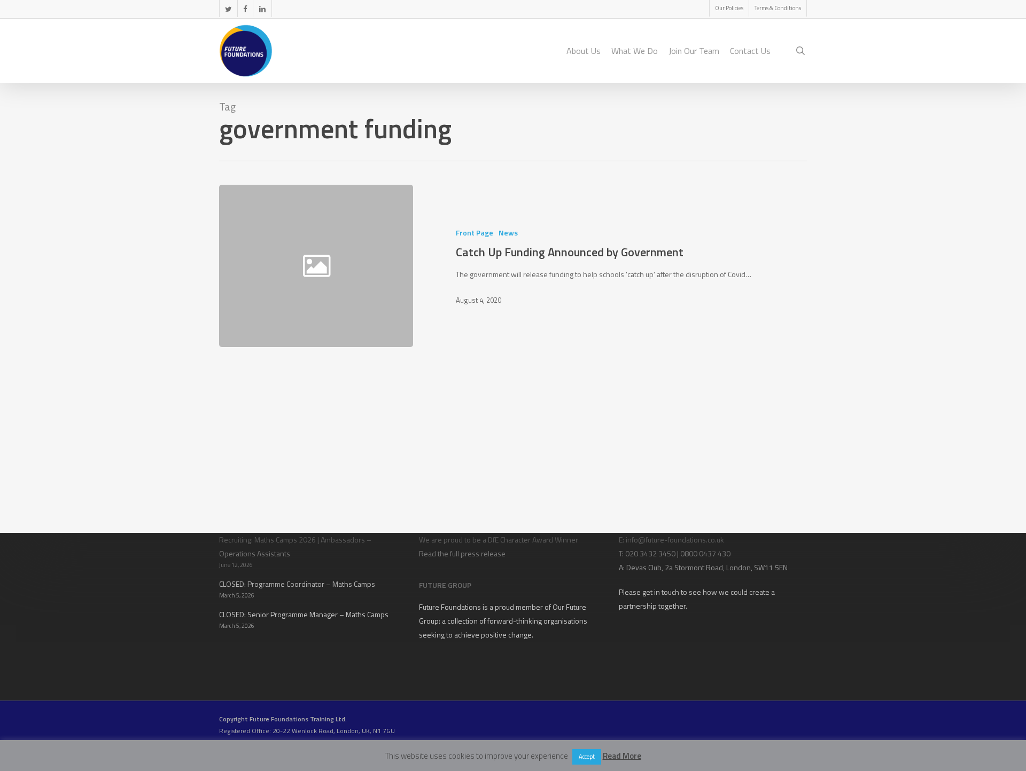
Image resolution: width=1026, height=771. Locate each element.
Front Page (474, 232)
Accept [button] (587, 756)
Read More (622, 756)
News (508, 232)
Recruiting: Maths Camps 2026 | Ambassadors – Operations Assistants (295, 546)
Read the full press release (462, 553)
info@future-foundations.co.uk (675, 539)
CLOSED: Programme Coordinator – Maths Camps (297, 583)
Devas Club (644, 567)
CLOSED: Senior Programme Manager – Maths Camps (303, 614)
